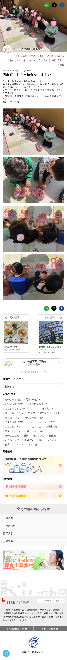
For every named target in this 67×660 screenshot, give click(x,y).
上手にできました (38, 404)
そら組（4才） (49, 408)
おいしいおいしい (39, 55)
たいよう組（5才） (54, 60)
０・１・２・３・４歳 (26, 444)
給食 (62, 64)
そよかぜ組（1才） (15, 422)
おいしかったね (18, 60)
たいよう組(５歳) (34, 417)
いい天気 (22, 55)
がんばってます (27, 413)
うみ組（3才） (12, 417)
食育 (7, 444)
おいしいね (58, 55)
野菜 (7, 431)
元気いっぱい (33, 399)
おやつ (8, 440)
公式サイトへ (49, 601)
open (6, 653)
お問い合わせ (48, 628)
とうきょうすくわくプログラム (21, 408)
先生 (52, 422)
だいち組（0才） (25, 440)
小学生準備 (51, 426)
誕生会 (52, 435)
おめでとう (45, 413)
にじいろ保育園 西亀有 (27, 49)
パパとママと (34, 426)
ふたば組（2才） (14, 426)
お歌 (58, 413)
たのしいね (38, 435)
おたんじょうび (22, 431)
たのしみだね (12, 435)
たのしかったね (13, 399)
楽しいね (9, 413)
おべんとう (35, 60)
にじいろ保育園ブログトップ (33, 372)
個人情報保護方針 (15, 628)
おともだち (41, 431)
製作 (26, 435)
